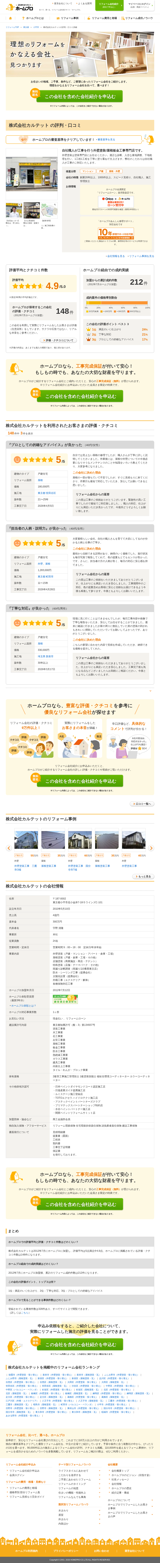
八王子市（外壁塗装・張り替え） (58, 1400)
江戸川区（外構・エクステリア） (22, 1400)
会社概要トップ (120, 1470)
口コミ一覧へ (143, 803)
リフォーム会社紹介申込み (25, 1470)
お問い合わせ (101, 1551)
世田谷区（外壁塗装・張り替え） (22, 1386)
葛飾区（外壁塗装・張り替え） (82, 1397)
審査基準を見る (106, 139)
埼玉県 (41, 656)
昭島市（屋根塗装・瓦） (45, 1404)
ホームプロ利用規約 (26, 1551)
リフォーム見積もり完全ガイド (27, 1496)
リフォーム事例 (69, 18)
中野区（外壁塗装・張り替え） (121, 1386)
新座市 (49, 656)
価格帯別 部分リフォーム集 (25, 1492)
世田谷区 (51, 493)
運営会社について (63, 3)
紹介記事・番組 (120, 1492)
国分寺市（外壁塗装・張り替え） (120, 1408)
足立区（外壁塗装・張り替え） (21, 1397)
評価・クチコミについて (59, 340)
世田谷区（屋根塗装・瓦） (55, 1386)
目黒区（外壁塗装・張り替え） (21, 1382)
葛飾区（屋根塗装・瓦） (113, 1397)
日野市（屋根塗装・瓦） (52, 1408)
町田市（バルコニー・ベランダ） (77, 1404)
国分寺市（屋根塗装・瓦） (19, 1412)
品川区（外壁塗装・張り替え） (114, 1378)
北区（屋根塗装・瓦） (17, 1393)
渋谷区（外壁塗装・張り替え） (87, 1386)
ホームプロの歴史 (122, 1488)
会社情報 (117, 1484)
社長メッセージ (120, 1479)
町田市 (49, 576)
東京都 (26, 27)
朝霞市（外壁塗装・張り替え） (24, 1374)
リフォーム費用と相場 (104, 18)
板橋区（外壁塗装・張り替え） (46, 1393)
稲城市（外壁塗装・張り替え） (116, 1412)
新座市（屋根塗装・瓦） (89, 1374)
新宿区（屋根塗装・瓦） (84, 1378)
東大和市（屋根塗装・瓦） (85, 1412)
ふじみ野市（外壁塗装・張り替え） (121, 1374)
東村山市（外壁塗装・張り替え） (83, 1408)
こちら (24, 1312)
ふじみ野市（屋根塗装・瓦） (20, 1378)
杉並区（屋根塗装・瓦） (88, 1389)
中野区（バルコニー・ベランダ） (22, 1389)
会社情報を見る (116, 256)
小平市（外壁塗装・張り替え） (112, 1404)
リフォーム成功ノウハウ (139, 18)
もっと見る (144, 876)
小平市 (36, 27)
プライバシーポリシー (65, 1551)
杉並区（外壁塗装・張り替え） (57, 1389)
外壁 (40, 563)
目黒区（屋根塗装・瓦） (52, 1382)
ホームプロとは (35, 18)
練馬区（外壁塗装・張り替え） (108, 1393)
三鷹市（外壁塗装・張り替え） (123, 1400)
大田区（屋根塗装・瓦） (113, 1382)
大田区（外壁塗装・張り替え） (82, 1382)
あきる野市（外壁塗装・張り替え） (23, 1415)
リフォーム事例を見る (141, 256)
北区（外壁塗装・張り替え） (118, 1389)
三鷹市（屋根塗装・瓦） (18, 1404)
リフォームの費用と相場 (23, 1488)
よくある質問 (85, 3)
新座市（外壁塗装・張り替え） (58, 1374)
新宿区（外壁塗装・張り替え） (53, 1378)
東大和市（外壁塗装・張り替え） (51, 1412)
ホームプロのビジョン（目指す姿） (132, 1475)
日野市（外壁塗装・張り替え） (21, 1408)
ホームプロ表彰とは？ (23, 1005)
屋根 (40, 480)
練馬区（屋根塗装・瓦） (139, 1393)
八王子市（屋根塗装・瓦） (91, 1400)
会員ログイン (17, 1475)
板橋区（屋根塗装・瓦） (77, 1393)
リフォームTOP (12, 27)
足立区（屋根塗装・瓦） (52, 1397)
